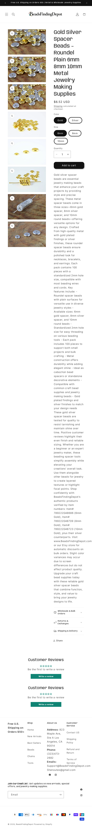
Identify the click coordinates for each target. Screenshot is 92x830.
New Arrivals (34, 736)
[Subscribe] (60, 794)
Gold (60, 120)
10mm (61, 141)
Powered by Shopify (43, 824)
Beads (30, 749)
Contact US (73, 732)
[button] (6, 14)
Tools (30, 763)
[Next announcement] (86, 3)
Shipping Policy (71, 741)
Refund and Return (73, 751)
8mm (75, 133)
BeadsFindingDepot (24, 824)
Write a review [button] (46, 676)
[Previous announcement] (5, 3)
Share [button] (59, 640)
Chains (31, 756)
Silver (75, 120)
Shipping (58, 106)
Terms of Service (72, 761)
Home (30, 729)
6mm (60, 133)
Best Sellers (34, 743)
